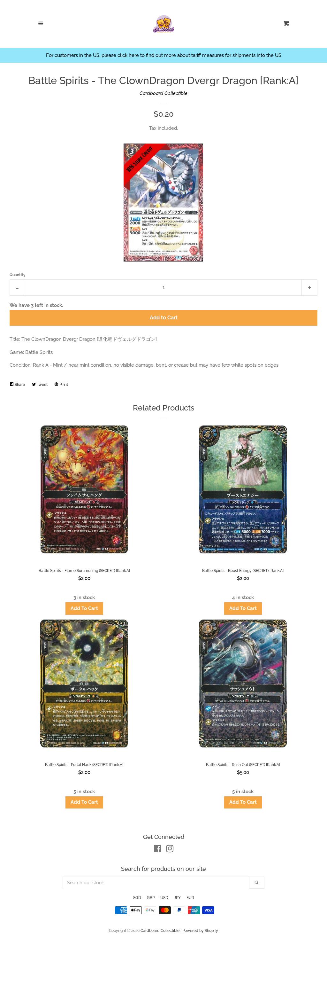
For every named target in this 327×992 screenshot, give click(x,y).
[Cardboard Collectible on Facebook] (158, 850)
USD (164, 897)
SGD (137, 897)
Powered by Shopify (200, 930)
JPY (177, 897)
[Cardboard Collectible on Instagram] (170, 850)
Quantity (18, 275)
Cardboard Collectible (163, 93)
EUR (190, 897)
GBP (151, 897)
